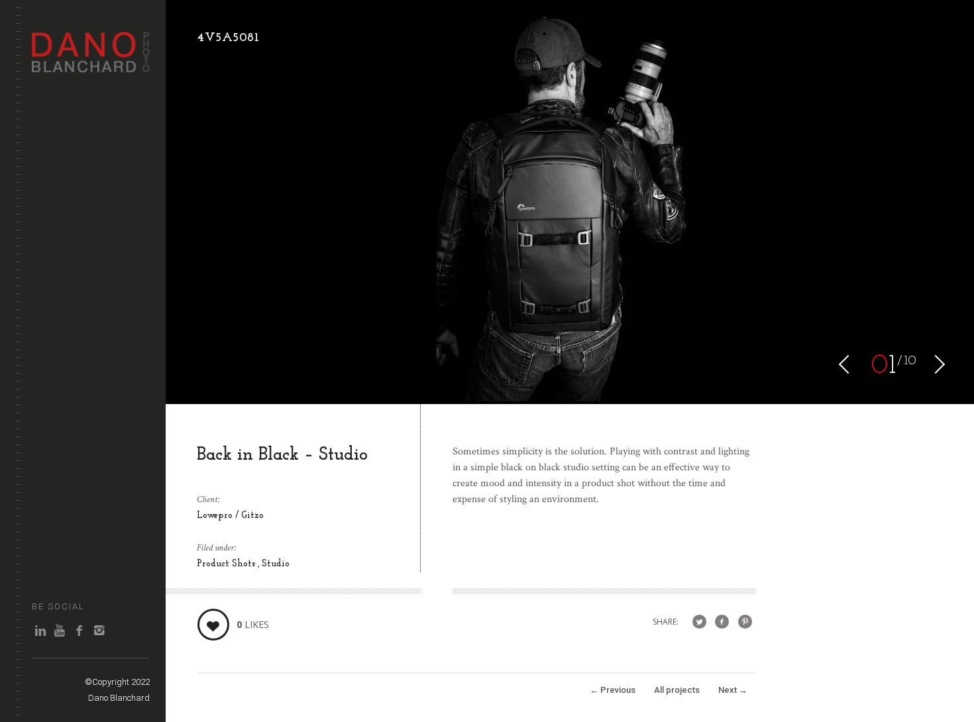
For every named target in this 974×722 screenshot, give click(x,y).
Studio (276, 564)
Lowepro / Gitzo (230, 516)
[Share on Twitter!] (699, 622)
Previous (612, 690)
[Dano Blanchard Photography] (91, 65)
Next (732, 690)
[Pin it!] (745, 622)
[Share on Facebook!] (722, 622)
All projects (677, 690)
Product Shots (227, 564)
